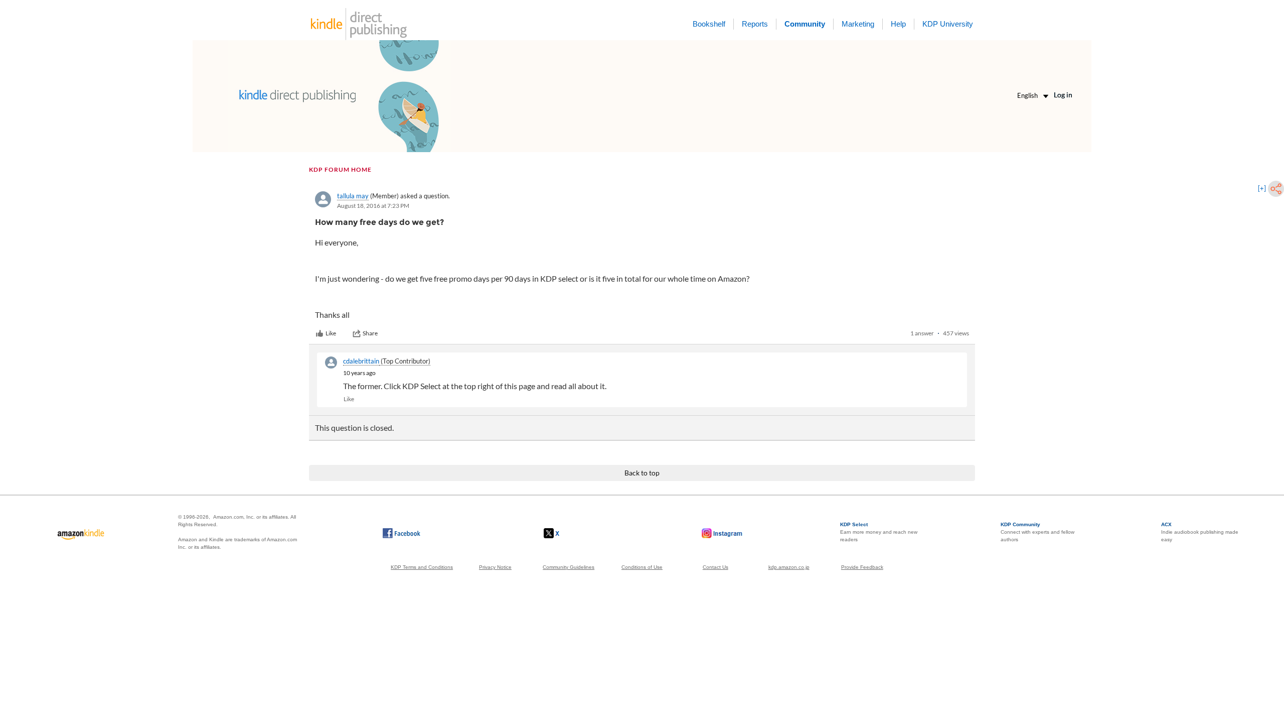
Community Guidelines (568, 567)
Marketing (858, 24)
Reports (755, 24)
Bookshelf (709, 24)
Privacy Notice (495, 567)
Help (898, 24)
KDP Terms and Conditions (422, 567)
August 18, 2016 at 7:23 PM (373, 205)
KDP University (947, 24)
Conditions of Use (642, 567)
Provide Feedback (862, 567)
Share (370, 333)
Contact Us (715, 567)
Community (804, 24)
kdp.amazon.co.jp (789, 567)
